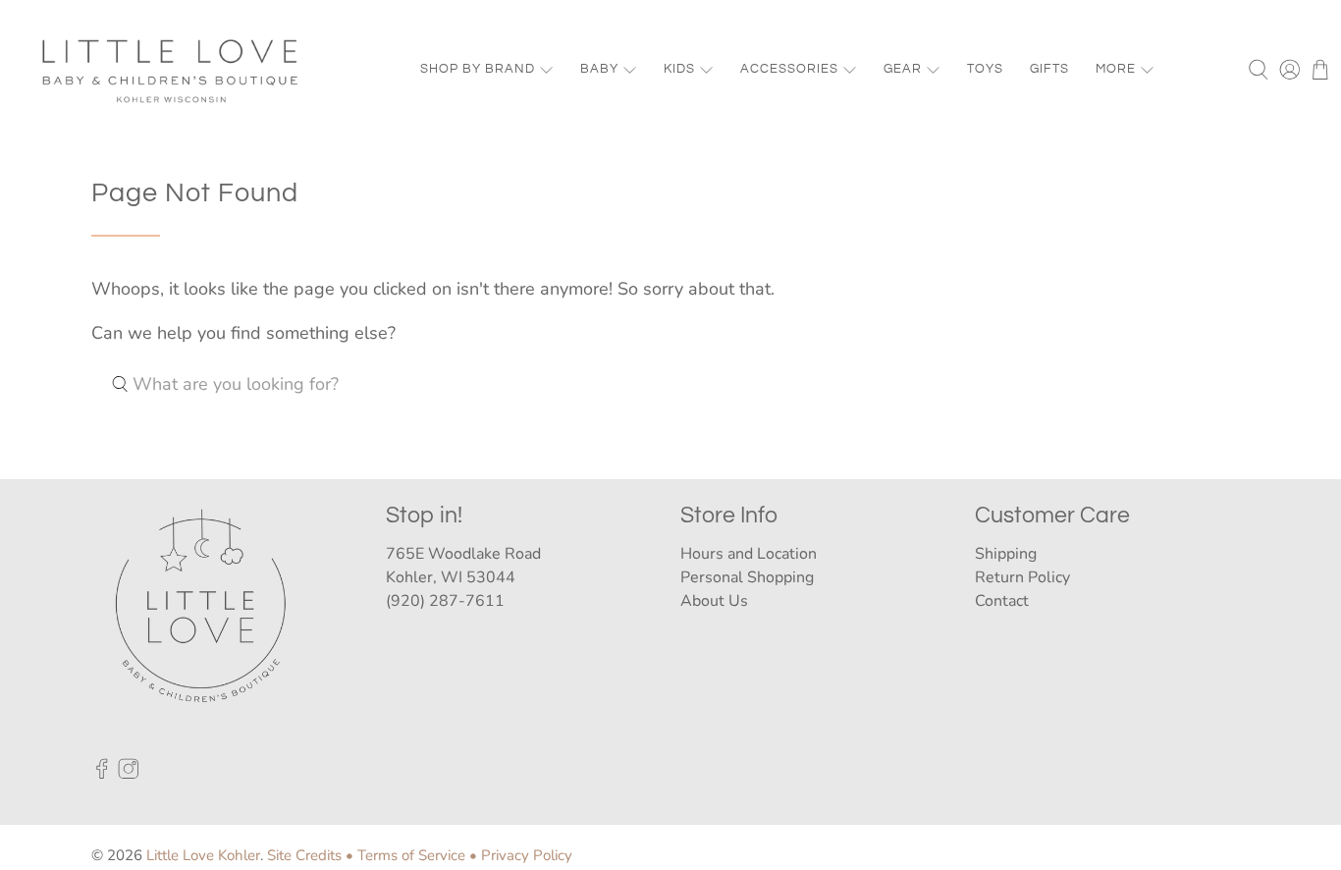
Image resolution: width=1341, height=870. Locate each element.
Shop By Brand (477, 69)
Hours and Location (748, 554)
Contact (1002, 601)
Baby (599, 69)
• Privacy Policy (520, 855)
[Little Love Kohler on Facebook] (102, 774)
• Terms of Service (405, 855)
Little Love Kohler (203, 855)
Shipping (1006, 554)
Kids (679, 69)
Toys (985, 69)
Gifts (1049, 69)
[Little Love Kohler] (171, 70)
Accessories (789, 69)
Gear (903, 69)
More (1116, 69)
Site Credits (304, 855)
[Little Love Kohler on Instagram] (128, 774)
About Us (714, 601)
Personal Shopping (747, 577)
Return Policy (1022, 577)
